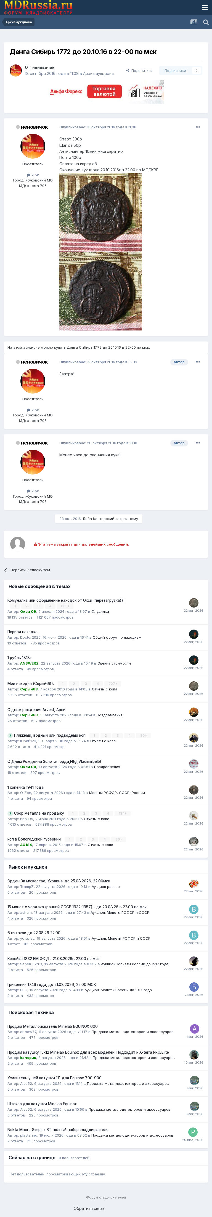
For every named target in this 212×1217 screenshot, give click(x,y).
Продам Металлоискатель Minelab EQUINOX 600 (52, 1026)
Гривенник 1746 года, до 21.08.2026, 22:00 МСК (51, 984)
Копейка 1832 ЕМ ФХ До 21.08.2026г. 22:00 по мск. (53, 958)
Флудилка (100, 611)
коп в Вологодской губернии (34, 839)
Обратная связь (89, 1208)
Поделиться (141, 70)
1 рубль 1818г (19, 657)
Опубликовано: (97, 127)
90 (142, 735)
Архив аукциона (98, 73)
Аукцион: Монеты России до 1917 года (134, 964)
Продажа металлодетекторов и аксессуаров (133, 1031)
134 (122, 813)
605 (64, 606)
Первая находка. (22, 632)
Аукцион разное (106, 886)
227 (112, 684)
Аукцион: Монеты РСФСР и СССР (120, 912)
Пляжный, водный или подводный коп (50, 735)
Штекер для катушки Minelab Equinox (42, 1104)
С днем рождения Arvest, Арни (36, 710)
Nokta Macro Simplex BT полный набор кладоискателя (57, 1129)
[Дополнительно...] (197, 127)
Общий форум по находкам (117, 637)
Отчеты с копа (104, 689)
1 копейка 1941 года (25, 787)
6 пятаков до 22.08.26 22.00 (33, 933)
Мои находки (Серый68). (31, 683)
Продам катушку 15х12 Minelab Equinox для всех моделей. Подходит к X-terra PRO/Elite (88, 1052)
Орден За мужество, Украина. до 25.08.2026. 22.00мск (58, 881)
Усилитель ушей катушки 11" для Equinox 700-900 (54, 1078)
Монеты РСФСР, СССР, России (117, 792)
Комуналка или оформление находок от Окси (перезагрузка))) (66, 600)
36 (118, 839)
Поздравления (110, 715)
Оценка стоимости (114, 663)
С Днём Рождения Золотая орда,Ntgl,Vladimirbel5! (54, 761)
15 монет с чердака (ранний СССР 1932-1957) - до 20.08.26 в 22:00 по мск (77, 907)
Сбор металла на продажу (39, 813)
